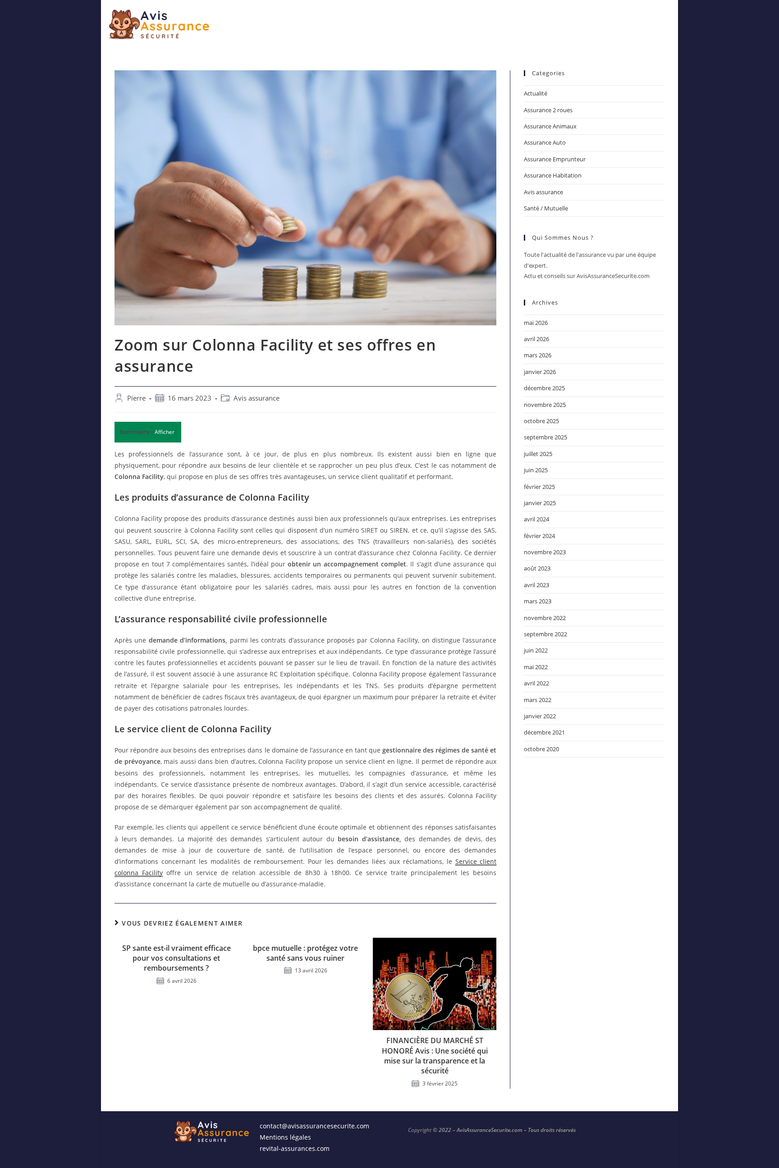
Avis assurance (257, 398)
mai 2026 (536, 323)
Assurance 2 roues (548, 110)
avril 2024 (536, 519)
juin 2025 (536, 470)
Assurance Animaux (550, 126)
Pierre (136, 398)
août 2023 (537, 568)
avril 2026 (536, 339)
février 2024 (539, 536)
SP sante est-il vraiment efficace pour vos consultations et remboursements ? (176, 958)
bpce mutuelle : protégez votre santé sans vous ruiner (305, 953)
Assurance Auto (545, 142)
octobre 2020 (541, 749)
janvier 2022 (540, 716)
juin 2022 (536, 650)
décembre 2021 (544, 732)
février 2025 (539, 487)
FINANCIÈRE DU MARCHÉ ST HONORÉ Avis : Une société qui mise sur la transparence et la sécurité (435, 1056)
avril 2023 (536, 585)
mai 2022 (536, 667)
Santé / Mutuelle (546, 208)
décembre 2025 (544, 388)
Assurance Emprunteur (555, 159)
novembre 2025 (545, 405)
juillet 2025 (538, 454)
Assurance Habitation (553, 175)
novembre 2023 (545, 552)
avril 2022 (536, 683)
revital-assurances (287, 1148)
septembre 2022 (545, 634)
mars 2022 (537, 700)
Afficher (164, 432)
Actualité (535, 93)
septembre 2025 (545, 437)
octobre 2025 (541, 421)
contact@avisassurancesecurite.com (314, 1126)
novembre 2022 (545, 618)
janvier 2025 (540, 503)
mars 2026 (537, 355)
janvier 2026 (540, 372)
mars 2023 (537, 601)
